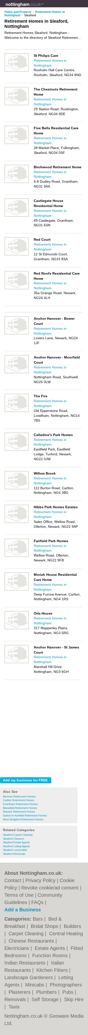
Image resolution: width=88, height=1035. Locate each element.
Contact (12, 880)
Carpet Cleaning (27, 933)
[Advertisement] (44, 727)
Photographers (66, 984)
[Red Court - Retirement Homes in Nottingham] (16, 254)
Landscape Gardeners (29, 977)
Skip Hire (74, 999)
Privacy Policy (40, 880)
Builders (72, 926)
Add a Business (22, 909)
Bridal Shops (45, 926)
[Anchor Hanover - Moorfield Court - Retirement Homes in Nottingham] (16, 372)
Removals (15, 999)
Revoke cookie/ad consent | (51, 887)
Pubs (68, 992)
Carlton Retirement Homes (18, 800)
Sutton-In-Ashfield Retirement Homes (25, 815)
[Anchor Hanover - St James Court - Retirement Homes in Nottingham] (16, 662)
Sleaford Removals (14, 853)
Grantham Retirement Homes (20, 804)
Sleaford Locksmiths (15, 849)
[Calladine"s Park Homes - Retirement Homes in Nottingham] (16, 450)
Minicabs (35, 984)
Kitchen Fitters (52, 970)
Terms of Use (18, 895)
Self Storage (46, 999)
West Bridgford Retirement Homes (23, 819)
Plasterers (20, 992)
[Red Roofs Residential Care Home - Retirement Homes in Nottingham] (16, 288)
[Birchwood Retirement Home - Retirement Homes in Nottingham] (16, 182)
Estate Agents (50, 948)
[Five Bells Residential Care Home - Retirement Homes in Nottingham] (16, 143)
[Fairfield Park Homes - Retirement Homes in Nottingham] (16, 556)
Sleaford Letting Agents (16, 846)
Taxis (14, 1006)
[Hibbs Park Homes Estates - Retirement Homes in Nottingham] (16, 522)
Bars (38, 919)
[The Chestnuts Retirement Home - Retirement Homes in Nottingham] (16, 104)
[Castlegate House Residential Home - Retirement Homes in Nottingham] (16, 216)
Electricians (17, 948)
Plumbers (47, 992)
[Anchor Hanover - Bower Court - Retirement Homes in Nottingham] (16, 333)
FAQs (37, 902)
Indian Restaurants (25, 962)
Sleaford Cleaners (13, 838)
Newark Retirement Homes (19, 811)
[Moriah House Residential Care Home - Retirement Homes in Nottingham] (16, 589)
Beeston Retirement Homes (19, 796)
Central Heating (66, 933)
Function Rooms (50, 955)
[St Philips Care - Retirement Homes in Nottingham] (16, 70)
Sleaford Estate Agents (16, 842)
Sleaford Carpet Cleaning (18, 834)
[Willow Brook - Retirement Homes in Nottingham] (16, 488)
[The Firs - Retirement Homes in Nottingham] (16, 411)
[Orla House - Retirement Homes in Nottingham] (16, 628)
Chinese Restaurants (32, 941)
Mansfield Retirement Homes (20, 807)
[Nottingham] (43, 7)
